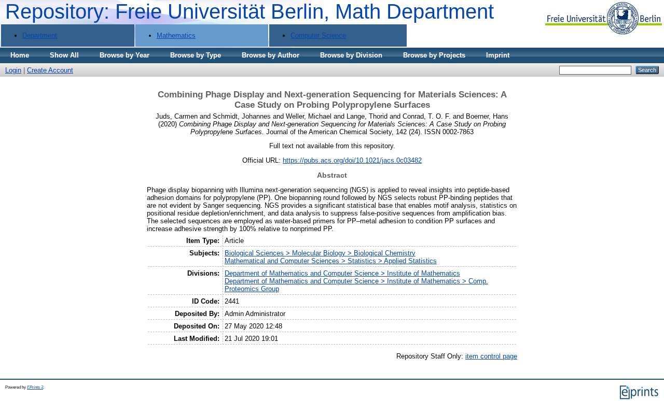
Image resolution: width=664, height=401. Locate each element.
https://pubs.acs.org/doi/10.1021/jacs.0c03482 (352, 160)
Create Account (50, 70)
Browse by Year (124, 55)
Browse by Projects (434, 55)
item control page (491, 356)
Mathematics (176, 35)
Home (19, 55)
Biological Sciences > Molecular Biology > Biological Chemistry (320, 253)
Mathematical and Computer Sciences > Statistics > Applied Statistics (331, 261)
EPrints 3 (35, 387)
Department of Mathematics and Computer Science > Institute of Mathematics (342, 273)
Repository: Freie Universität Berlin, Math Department (249, 11)
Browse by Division (351, 55)
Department (39, 35)
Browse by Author (270, 55)
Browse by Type (195, 55)
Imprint (497, 55)
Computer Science (318, 35)
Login (13, 70)
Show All (64, 55)
